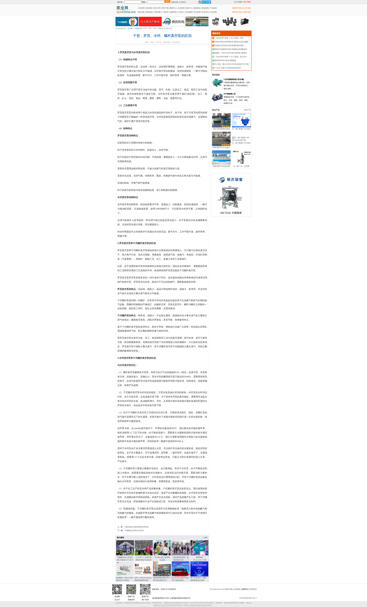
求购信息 (149, 12)
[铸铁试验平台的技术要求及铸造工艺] (221, 164)
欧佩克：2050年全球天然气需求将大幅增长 (230, 53)
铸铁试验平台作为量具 (221, 148)
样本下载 (165, 8)
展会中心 (189, 8)
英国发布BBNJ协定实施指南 (225, 60)
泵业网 (130, 28)
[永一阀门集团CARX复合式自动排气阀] (241, 127)
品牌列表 (173, 12)
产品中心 (181, 12)
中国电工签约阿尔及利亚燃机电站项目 (229, 45)
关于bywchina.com (217, 589)
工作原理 (141, 8)
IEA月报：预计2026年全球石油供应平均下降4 (231, 64)
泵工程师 (197, 12)
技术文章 (157, 8)
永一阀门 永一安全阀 (241, 166)
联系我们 (253, 589)
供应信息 (141, 12)
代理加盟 (157, 12)
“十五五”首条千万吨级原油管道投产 (228, 68)
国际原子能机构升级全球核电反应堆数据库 (230, 49)
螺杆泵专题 (236, 12)
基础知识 (138, 28)
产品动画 (213, 8)
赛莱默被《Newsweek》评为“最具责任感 (199, 560)
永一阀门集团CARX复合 (241, 129)
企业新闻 (181, 8)
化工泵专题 (246, 8)
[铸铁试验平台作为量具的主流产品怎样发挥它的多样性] (221, 146)
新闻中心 (173, 8)
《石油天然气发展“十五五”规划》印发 (228, 38)
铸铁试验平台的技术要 (221, 166)
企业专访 (205, 12)
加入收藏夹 (238, 2)
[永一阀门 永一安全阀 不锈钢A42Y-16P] (241, 164)
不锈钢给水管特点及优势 (134, 531)
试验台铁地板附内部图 (221, 129)
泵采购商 (189, 12)
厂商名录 (165, 12)
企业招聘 (213, 12)
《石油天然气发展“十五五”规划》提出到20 (230, 57)
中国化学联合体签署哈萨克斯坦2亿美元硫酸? (231, 42)
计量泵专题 (246, 12)
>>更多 (205, 538)
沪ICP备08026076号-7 (248, 598)
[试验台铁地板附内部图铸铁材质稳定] (221, 127)
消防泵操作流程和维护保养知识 (136, 527)
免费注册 (174, 2)
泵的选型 (149, 8)
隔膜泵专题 (236, 8)
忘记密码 (182, 2)
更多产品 (247, 110)
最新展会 (197, 8)
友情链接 (237, 589)
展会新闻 (205, 8)
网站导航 (229, 589)
